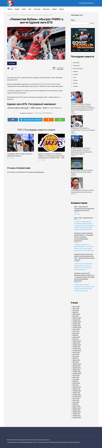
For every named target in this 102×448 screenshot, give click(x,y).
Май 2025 (75, 335)
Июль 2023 (76, 377)
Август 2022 (76, 398)
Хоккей (17, 9)
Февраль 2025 (77, 341)
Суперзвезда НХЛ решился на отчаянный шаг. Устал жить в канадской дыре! (83, 130)
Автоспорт (37, 9)
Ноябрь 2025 (76, 323)
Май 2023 (75, 381)
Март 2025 (76, 339)
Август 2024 (76, 352)
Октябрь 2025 (77, 325)
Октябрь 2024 (77, 348)
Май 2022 (75, 404)
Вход (81, 15)
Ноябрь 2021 (76, 413)
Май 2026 (75, 312)
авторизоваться (39, 172)
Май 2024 (75, 358)
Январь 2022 (76, 410)
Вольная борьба (78, 68)
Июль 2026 (76, 308)
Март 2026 (76, 316)
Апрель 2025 (76, 337)
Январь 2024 (76, 366)
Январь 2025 (76, 343)
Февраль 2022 (77, 408)
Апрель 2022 (76, 406)
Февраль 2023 (77, 387)
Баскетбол (46, 9)
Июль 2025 (76, 331)
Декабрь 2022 (77, 390)
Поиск (73, 20)
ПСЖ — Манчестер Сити (86, 218)
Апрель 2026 (76, 314)
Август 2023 (76, 375)
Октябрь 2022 (77, 394)
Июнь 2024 (76, 356)
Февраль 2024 (77, 364)
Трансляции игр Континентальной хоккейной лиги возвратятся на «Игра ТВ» (84, 208)
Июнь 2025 (76, 333)
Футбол (10, 9)
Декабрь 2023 (77, 367)
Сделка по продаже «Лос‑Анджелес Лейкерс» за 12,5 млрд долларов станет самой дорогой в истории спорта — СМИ (51, 156)
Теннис (24, 9)
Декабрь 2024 (77, 345)
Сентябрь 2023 (77, 373)
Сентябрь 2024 (77, 350)
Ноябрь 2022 (76, 392)
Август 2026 (76, 306)
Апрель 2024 (76, 360)
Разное (61, 9)
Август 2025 (76, 329)
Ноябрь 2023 (76, 369)
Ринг (29, 9)
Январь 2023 (76, 389)
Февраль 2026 (77, 318)
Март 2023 (76, 385)
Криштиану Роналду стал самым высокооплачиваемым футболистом (84, 279)
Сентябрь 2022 (77, 396)
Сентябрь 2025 (77, 327)
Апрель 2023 (76, 383)
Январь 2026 (76, 320)
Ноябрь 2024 (76, 346)
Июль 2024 (76, 354)
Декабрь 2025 (77, 322)
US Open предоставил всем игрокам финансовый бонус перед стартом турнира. (82, 172)
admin (75, 206)
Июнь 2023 (76, 379)
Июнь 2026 (76, 310)
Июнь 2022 (76, 402)
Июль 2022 (76, 400)
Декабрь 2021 (77, 412)
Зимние (54, 9)
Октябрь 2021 (77, 415)
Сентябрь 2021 (77, 417)
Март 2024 (76, 362)
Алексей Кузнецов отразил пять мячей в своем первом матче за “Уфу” (83, 256)
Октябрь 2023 (77, 371)
